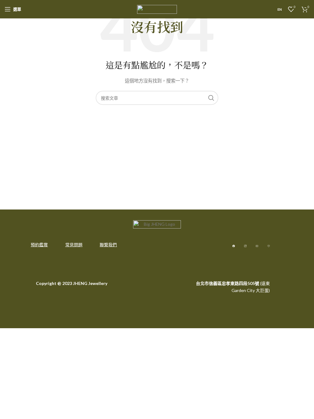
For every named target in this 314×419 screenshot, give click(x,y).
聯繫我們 (108, 244)
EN (280, 9)
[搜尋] (211, 98)
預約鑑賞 (39, 244)
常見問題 (73, 244)
